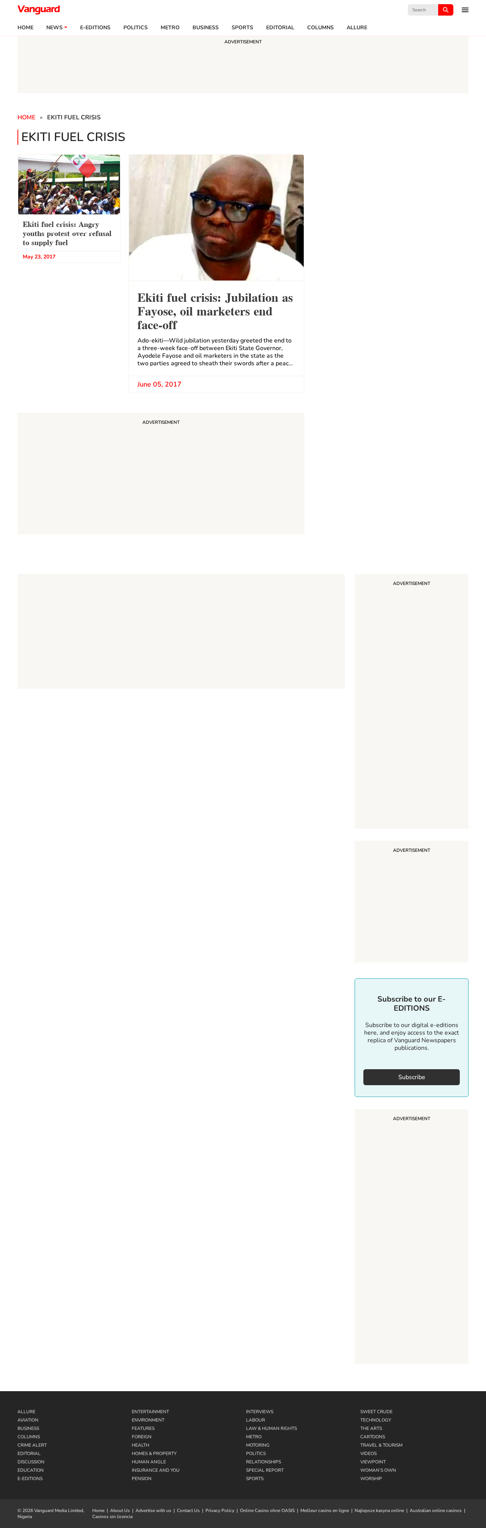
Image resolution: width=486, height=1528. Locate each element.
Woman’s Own (378, 1470)
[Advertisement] (412, 702)
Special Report (265, 1470)
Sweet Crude (376, 1412)
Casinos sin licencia (112, 1517)
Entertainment (150, 1412)
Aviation (27, 1420)
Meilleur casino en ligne (324, 1510)
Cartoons (372, 1437)
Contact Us (188, 1510)
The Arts (371, 1428)
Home (25, 27)
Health (140, 1445)
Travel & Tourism (381, 1445)
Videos (368, 1453)
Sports (242, 27)
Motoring (258, 1445)
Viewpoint (373, 1462)
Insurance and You (156, 1470)
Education (30, 1470)
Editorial (280, 27)
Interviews (259, 1412)
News (54, 27)
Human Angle (149, 1462)
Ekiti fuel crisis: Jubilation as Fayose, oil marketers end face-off (215, 310)
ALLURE (357, 27)
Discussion (30, 1462)
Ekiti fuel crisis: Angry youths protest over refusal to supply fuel (67, 233)
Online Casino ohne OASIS (267, 1510)
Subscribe (411, 1077)
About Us (120, 1510)
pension (141, 1479)
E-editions (95, 27)
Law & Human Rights (271, 1428)
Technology (375, 1420)
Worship (371, 1479)
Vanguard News (38, 10)
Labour (255, 1420)
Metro (170, 27)
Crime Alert (32, 1445)
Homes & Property (154, 1453)
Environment (148, 1420)
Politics (135, 27)
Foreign (141, 1437)
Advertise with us (153, 1510)
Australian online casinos (436, 1510)
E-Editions (30, 1479)
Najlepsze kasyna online (379, 1510)
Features (143, 1428)
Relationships (263, 1462)
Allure (26, 1412)
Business (206, 27)
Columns (320, 27)
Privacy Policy (219, 1510)
